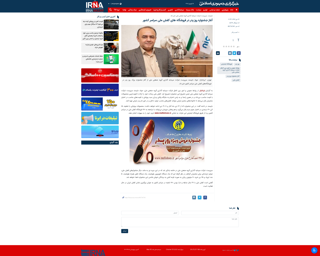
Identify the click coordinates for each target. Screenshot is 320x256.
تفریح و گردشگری (145, 9)
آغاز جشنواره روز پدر (233, 76)
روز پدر (237, 64)
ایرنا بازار (219, 3)
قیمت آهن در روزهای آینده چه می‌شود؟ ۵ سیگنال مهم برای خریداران (93, 24)
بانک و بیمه (190, 9)
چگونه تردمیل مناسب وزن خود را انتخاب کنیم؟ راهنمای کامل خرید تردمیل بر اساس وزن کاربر (93, 36)
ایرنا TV (116, 9)
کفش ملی (236, 80)
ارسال (124, 231)
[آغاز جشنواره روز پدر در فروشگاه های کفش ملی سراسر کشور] (167, 51)
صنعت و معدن (215, 9)
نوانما (124, 9)
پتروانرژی (225, 9)
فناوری (170, 9)
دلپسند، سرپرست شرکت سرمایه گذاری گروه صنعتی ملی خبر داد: (191, 16)
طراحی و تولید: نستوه (228, 250)
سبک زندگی (132, 9)
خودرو (205, 9)
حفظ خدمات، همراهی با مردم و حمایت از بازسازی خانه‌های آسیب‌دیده (92, 59)
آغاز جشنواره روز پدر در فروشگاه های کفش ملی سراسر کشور (178, 20)
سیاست (198, 9)
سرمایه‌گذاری (179, 9)
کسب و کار (235, 32)
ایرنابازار (202, 90)
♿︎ (314, 250)
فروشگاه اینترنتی (226, 64)
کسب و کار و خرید (159, 9)
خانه (231, 9)
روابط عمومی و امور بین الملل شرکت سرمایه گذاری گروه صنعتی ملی (229, 70)
